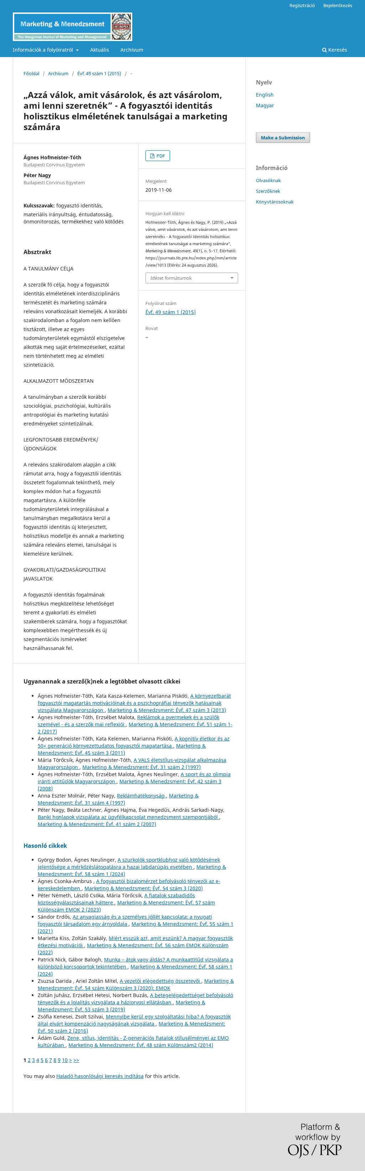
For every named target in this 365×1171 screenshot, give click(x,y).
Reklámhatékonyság (141, 795)
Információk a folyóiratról (43, 49)
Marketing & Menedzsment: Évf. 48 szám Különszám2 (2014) (140, 1045)
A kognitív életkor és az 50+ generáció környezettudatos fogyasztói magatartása (134, 742)
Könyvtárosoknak (275, 201)
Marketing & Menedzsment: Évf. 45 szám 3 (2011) (122, 749)
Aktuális (99, 49)
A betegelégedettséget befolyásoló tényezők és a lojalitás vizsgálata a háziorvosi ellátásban (135, 999)
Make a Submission (283, 137)
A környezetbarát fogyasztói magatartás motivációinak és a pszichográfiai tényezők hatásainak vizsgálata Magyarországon (134, 702)
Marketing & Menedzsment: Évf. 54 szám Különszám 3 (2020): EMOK (136, 984)
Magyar (265, 105)
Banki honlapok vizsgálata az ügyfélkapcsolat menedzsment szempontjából (128, 817)
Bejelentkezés (337, 5)
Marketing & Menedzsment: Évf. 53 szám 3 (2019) (121, 1006)
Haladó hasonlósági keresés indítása (100, 1076)
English (265, 94)
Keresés (337, 49)
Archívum (131, 49)
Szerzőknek (268, 191)
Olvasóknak (268, 180)
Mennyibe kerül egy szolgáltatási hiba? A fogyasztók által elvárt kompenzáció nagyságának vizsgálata (134, 1020)
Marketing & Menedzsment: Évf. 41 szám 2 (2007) (97, 824)
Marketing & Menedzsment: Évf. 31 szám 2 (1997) (141, 767)
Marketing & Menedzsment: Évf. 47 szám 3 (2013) (167, 710)
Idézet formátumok (171, 278)
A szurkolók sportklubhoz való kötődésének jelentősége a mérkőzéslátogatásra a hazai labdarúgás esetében (129, 863)
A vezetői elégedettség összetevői (160, 980)
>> (76, 1060)
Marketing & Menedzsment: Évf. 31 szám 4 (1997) (118, 799)
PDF (160, 156)
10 (65, 1060)
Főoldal (31, 73)
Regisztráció (302, 5)
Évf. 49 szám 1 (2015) (99, 73)
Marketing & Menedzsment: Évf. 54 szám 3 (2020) (143, 888)
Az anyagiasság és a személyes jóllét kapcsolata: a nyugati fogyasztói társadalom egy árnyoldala (125, 920)
